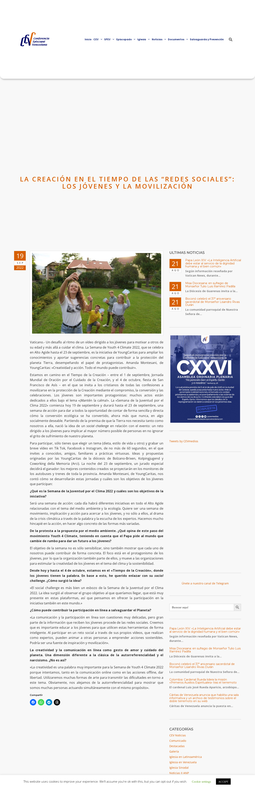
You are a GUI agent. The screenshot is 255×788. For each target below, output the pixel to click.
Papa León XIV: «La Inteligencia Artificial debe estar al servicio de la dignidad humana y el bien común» (213, 263)
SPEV (107, 39)
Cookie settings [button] (201, 781)
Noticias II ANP (179, 773)
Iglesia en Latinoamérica (185, 757)
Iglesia (141, 39)
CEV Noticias (177, 735)
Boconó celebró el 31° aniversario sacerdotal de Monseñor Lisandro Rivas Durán (212, 302)
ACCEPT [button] (223, 781)
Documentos (176, 39)
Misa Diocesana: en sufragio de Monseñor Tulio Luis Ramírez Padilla (210, 284)
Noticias (157, 39)
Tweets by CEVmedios (183, 441)
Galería (174, 751)
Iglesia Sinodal (179, 767)
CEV (96, 39)
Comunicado (177, 741)
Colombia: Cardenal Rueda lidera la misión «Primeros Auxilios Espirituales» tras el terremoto (203, 681)
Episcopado (124, 39)
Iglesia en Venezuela (183, 762)
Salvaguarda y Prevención (207, 39)
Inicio (88, 39)
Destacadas (177, 746)
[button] (231, 39)
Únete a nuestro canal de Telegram (205, 583)
